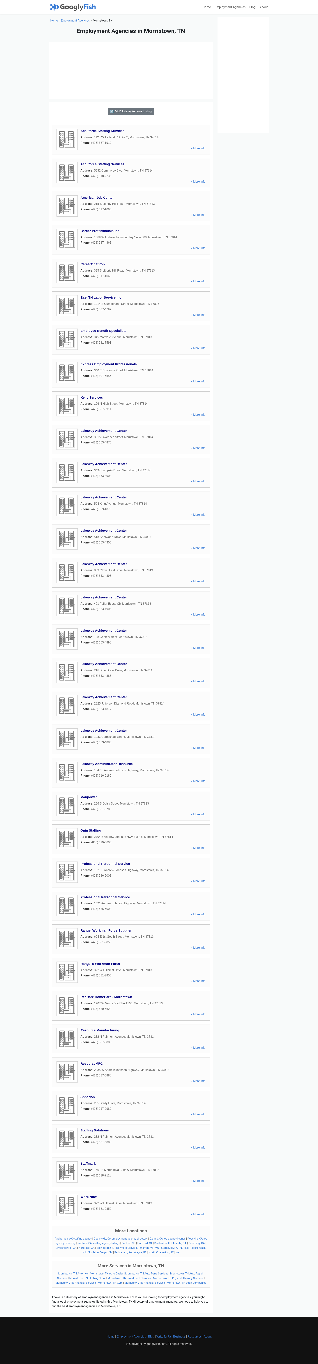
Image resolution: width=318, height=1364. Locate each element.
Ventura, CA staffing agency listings (99, 1243)
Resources (195, 1336)
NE (181, 1247)
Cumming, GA (196, 1243)
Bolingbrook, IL (105, 1247)
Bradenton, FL (162, 1243)
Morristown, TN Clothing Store (87, 1278)
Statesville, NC (169, 1247)
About (263, 7)
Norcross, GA (87, 1247)
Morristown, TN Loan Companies (186, 1282)
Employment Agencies (230, 7)
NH (187, 1247)
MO (157, 1247)
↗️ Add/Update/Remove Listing (131, 111)
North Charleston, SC (161, 1252)
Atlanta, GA (179, 1243)
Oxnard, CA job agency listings (168, 1238)
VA (177, 1252)
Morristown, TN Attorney (73, 1273)
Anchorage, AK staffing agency (73, 1238)
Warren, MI (146, 1247)
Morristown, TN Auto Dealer (106, 1273)
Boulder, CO (128, 1243)
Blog (252, 7)
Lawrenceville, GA (66, 1247)
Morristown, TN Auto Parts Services (146, 1273)
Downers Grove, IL (127, 1247)
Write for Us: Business (170, 1336)
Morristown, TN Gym (110, 1282)
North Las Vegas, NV (100, 1252)
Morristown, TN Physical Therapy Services (178, 1278)
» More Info (198, 148)
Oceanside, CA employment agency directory (121, 1238)
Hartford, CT (144, 1243)
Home (207, 7)
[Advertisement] (131, 70)
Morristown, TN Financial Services (76, 1282)
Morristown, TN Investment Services (129, 1278)
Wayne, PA (140, 1252)
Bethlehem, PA (123, 1252)
